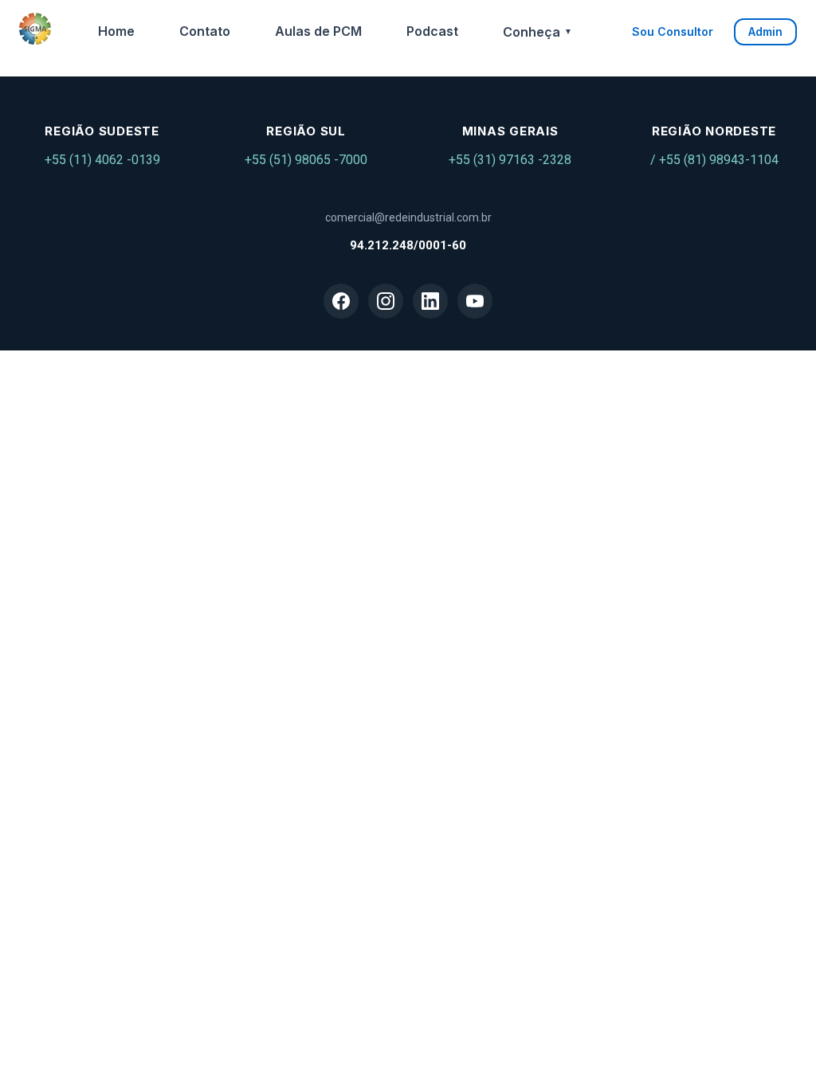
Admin (765, 31)
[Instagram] (385, 301)
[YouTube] (474, 301)
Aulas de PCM (318, 31)
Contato (204, 31)
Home (116, 31)
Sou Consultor (672, 31)
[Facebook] (341, 301)
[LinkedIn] (430, 301)
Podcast (432, 31)
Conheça (537, 32)
